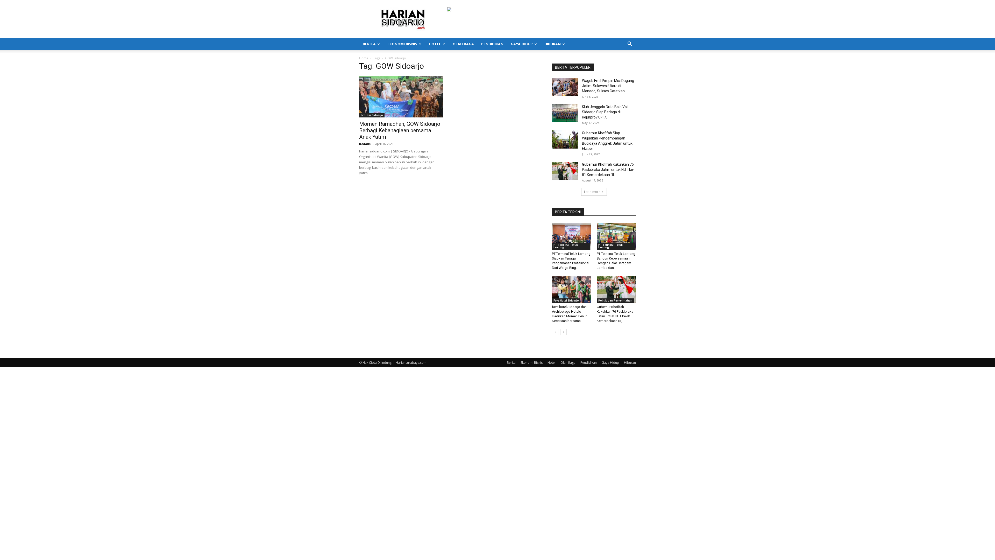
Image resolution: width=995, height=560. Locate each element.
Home (363, 58)
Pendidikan (492, 43)
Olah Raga (463, 43)
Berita (369, 43)
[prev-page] (555, 332)
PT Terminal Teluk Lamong (565, 246)
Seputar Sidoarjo (372, 115)
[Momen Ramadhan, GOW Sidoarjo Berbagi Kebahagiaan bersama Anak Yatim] (401, 96)
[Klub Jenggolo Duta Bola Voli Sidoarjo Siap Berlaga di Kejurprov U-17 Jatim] (565, 113)
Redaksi (365, 144)
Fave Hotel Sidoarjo (566, 300)
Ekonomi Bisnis (402, 43)
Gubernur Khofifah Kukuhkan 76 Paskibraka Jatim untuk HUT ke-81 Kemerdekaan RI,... (608, 169)
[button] (629, 44)
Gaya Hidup (522, 43)
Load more (592, 192)
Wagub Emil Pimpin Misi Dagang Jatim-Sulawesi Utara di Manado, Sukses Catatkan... (608, 86)
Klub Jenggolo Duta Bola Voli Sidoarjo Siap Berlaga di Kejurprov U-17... (605, 112)
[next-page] (563, 332)
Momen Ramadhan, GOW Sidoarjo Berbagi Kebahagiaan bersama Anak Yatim (399, 130)
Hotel (435, 43)
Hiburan (552, 43)
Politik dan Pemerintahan (615, 300)
